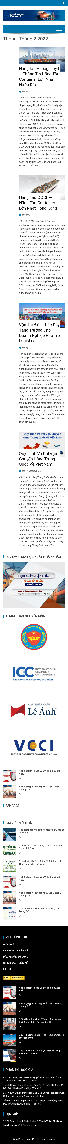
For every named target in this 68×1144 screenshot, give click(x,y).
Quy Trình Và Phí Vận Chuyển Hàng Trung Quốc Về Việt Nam (38, 459)
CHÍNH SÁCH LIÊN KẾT (16, 962)
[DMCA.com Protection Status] (14, 977)
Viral (35, 1139)
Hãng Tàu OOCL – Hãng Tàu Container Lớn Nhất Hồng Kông (38, 203)
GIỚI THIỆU (9, 944)
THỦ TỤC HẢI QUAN (31, 471)
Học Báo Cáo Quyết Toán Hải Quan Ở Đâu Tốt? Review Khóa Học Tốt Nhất (32, 1079)
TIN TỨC (26, 91)
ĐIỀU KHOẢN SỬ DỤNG (15, 956)
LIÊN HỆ (8, 969)
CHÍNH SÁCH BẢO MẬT (16, 950)
